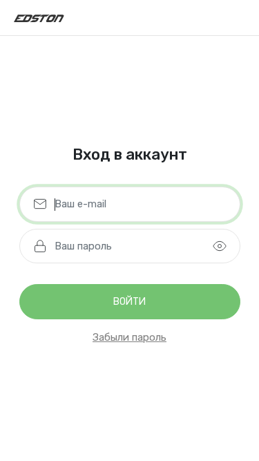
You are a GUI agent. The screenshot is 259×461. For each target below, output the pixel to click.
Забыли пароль (129, 337)
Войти (129, 302)
